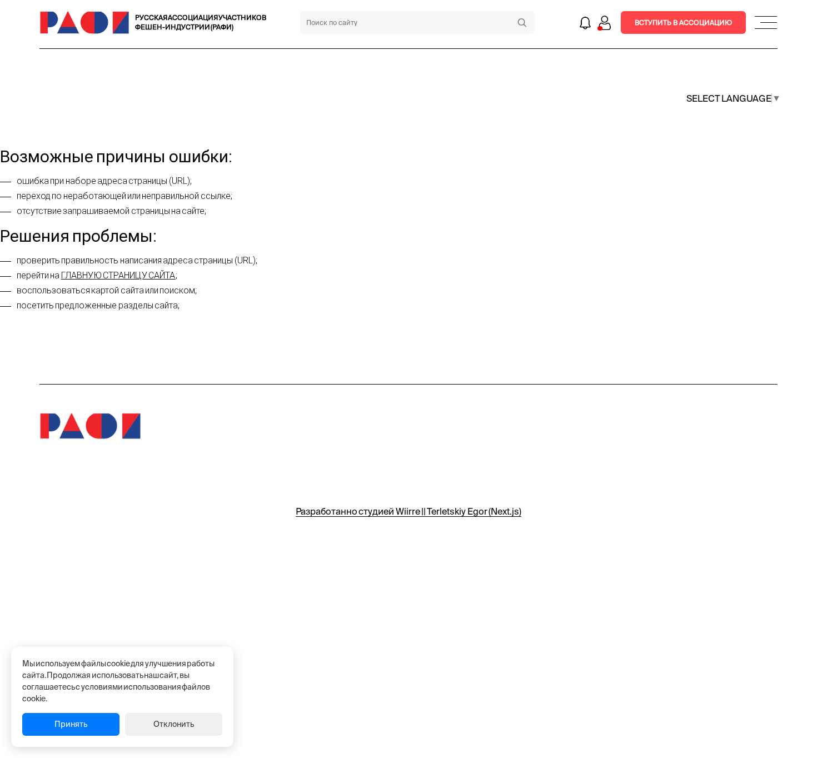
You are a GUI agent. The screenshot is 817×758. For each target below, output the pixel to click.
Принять (70, 724)
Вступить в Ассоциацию (683, 22)
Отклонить (173, 724)
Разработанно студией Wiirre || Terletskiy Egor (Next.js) (408, 511)
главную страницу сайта (118, 275)
